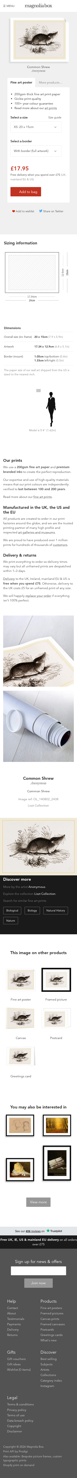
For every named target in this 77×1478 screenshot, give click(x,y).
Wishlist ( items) (19, 1370)
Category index (51, 1381)
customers (60, 545)
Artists (44, 1370)
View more (38, 1202)
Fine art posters (51, 1308)
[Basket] (71, 6)
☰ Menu (9, 6)
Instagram (47, 1386)
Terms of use (16, 1415)
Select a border (21, 141)
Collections (48, 1375)
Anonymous (38, 71)
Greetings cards (51, 1335)
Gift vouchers (16, 1359)
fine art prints (42, 497)
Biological (12, 910)
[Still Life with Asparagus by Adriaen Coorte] (57, 1163)
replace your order (38, 596)
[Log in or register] (64, 6)
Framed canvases (52, 1324)
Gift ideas (14, 1364)
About (11, 1313)
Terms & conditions (20, 1404)
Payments (14, 1324)
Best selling (48, 1359)
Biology (32, 910)
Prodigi (23, 1451)
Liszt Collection (44, 894)
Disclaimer (14, 1431)
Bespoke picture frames (36, 1456)
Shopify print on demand (18, 1465)
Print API (8, 1451)
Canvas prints (49, 1319)
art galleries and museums (36, 532)
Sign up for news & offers (38, 1261)
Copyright (14, 1426)
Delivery (9, 579)
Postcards (47, 1330)
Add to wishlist (25, 211)
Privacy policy (16, 1410)
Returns (12, 1335)
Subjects (46, 1364)
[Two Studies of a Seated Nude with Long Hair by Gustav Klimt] (20, 1125)
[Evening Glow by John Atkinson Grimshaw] (57, 1125)
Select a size (35, 117)
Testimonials (15, 1319)
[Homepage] (38, 6)
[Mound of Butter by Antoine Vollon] (20, 1169)
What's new (48, 1340)
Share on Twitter (53, 211)
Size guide (54, 117)
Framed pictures (51, 1313)
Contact (12, 1308)
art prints (51, 108)
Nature (10, 920)
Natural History (55, 910)
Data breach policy (20, 1421)
